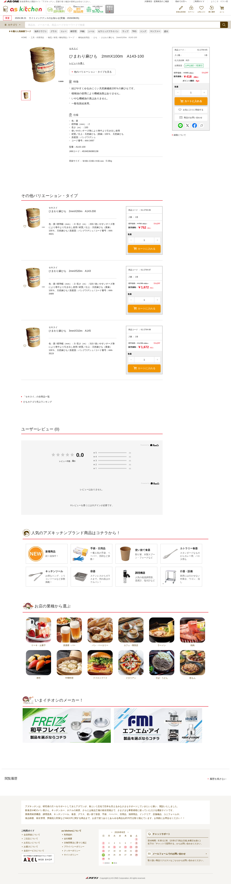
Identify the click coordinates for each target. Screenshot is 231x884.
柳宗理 (73, 31)
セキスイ (73, 48)
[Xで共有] (187, 124)
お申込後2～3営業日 (194, 65)
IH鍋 (82, 31)
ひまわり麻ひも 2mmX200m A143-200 (72, 211)
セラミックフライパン (108, 31)
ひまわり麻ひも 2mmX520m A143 (70, 271)
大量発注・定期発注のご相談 (156, 1)
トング (143, 31)
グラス (54, 31)
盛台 (166, 31)
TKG (134, 31)
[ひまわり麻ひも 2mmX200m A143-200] (33, 218)
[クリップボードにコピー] (201, 124)
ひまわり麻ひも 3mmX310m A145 (70, 330)
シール (91, 31)
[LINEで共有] (180, 124)
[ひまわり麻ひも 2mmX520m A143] (33, 277)
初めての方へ (181, 1)
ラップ (125, 31)
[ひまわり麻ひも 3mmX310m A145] (33, 337)
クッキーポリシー (72, 850)
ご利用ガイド (198, 1)
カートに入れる (146, 248)
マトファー (155, 31)
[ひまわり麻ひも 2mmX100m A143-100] (42, 69)
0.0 (80, 454)
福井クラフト (41, 31)
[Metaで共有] (194, 124)
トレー (63, 31)
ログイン (96, 505)
